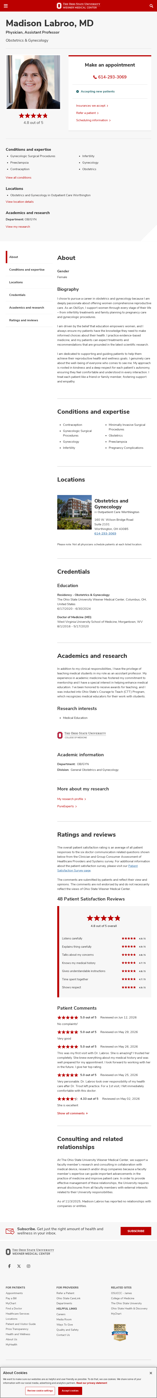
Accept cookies (70, 1390)
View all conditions (18, 177)
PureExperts (65, 806)
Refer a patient (86, 113)
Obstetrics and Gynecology (111, 504)
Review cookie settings (40, 1390)
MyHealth (11, 1344)
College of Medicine (122, 1298)
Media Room (64, 1319)
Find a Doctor (14, 1308)
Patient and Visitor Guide (21, 1324)
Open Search (151, 6)
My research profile (70, 799)
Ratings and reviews (23, 320)
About (13, 257)
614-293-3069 (112, 76)
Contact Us (63, 1335)
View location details (20, 202)
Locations (16, 282)
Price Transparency (17, 1329)
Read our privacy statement (91, 1383)
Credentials (17, 295)
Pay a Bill (11, 1298)
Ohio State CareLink (68, 1298)
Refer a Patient (65, 1293)
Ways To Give (64, 1324)
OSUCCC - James (121, 1293)
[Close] (151, 1373)
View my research (18, 227)
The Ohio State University (126, 1303)
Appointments (14, 1293)
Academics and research (26, 308)
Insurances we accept (90, 106)
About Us (11, 1339)
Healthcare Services (17, 1313)
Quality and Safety (67, 1329)
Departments (64, 1303)
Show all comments (71, 1113)
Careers (60, 1314)
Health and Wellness (18, 1334)
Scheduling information (92, 120)
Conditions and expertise (27, 270)
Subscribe (136, 1231)
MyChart (11, 1303)
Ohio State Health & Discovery (129, 1308)
